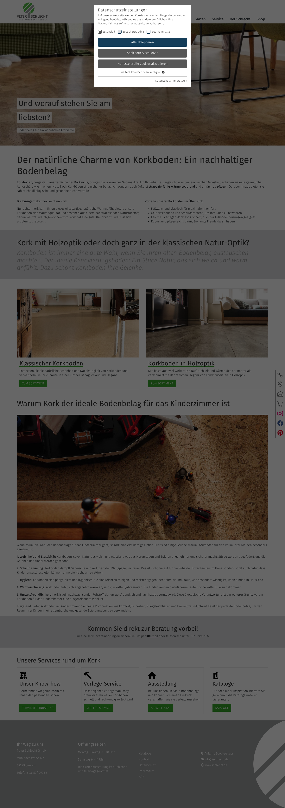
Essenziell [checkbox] (109, 31)
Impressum (180, 80)
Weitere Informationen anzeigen (141, 72)
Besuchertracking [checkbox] (133, 31)
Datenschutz (163, 80)
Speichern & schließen (142, 52)
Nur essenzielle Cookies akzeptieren (143, 63)
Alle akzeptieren (142, 42)
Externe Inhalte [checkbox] (160, 31)
